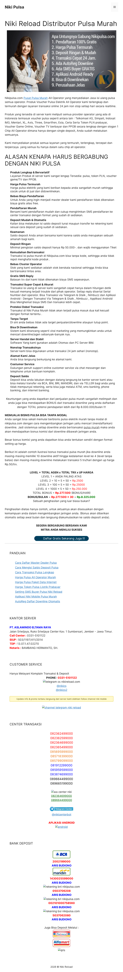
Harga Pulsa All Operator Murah (35, 577)
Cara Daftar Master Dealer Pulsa (36, 562)
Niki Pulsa (14, 7)
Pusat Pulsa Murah (36, 98)
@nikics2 (61, 690)
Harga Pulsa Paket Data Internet (36, 582)
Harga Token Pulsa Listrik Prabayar (37, 587)
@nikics (61, 686)
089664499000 (61, 800)
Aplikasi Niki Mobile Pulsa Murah (36, 596)
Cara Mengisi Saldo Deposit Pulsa (36, 567)
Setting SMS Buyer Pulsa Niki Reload (38, 591)
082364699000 (61, 796)
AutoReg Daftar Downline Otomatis (37, 601)
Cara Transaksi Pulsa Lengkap (34, 572)
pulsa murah (92, 427)
